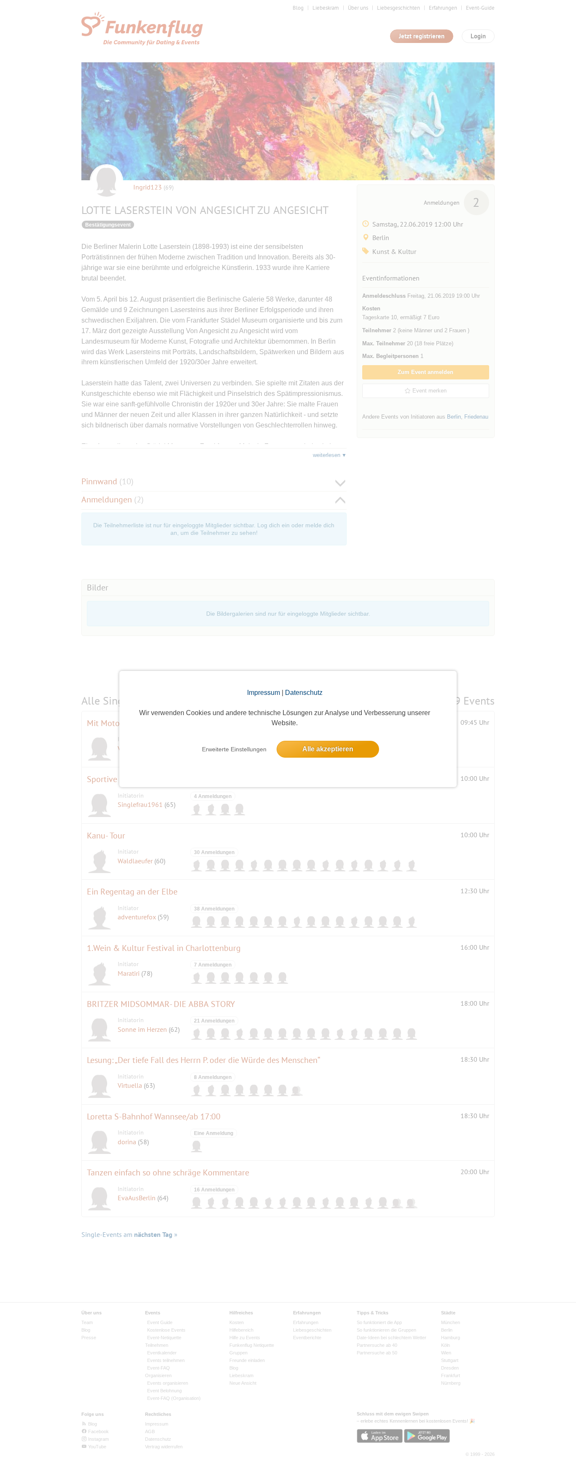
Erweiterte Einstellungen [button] (234, 749)
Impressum (263, 692)
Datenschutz (304, 692)
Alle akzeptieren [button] (327, 749)
